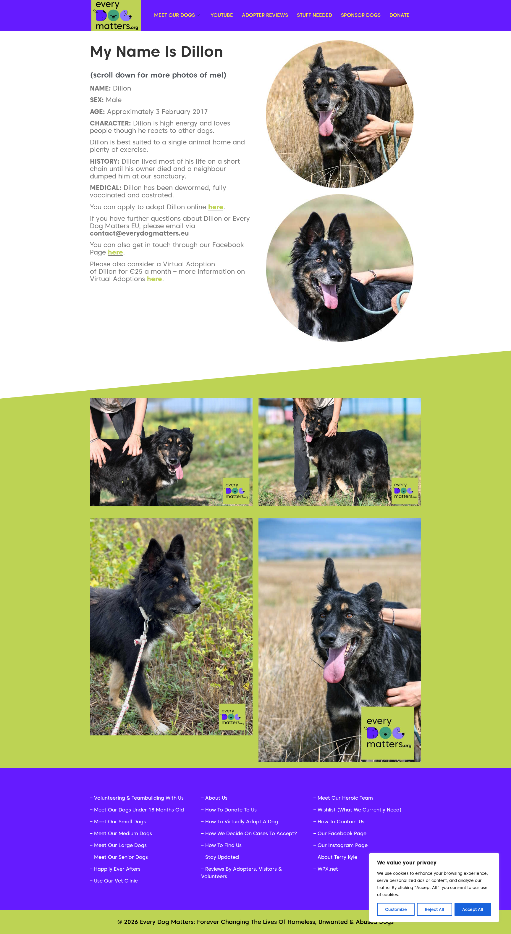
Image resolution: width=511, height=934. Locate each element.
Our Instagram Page (343, 845)
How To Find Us (223, 845)
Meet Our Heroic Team (345, 798)
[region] (434, 887)
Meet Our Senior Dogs (121, 857)
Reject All (434, 909)
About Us (216, 798)
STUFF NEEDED (314, 15)
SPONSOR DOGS (361, 15)
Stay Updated (222, 857)
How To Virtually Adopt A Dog (241, 822)
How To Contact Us (341, 822)
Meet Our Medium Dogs (123, 833)
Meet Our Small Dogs (120, 822)
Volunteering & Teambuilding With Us (139, 798)
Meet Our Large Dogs (120, 845)
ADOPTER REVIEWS (265, 15)
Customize (396, 909)
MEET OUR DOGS (174, 15)
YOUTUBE (222, 15)
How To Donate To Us (231, 810)
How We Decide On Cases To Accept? (251, 833)
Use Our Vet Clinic (116, 881)
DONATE (399, 15)
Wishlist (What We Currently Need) (360, 810)
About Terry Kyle (337, 857)
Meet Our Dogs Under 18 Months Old (139, 810)
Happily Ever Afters (117, 869)
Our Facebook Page (342, 833)
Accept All (472, 909)
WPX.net (328, 869)
